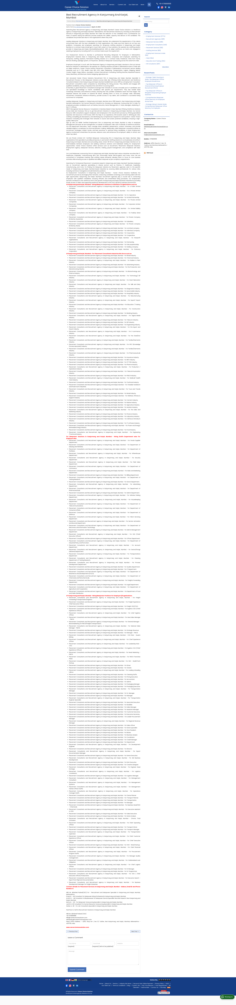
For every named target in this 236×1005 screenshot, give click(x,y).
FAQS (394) (150, 58)
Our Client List (133, 5)
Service (111, 5)
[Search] (149, 4)
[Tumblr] (165, 7)
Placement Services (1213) (154, 48)
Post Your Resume (147, 985)
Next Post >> (135, 931)
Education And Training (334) (155, 61)
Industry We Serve (125, 983)
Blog (73, 21)
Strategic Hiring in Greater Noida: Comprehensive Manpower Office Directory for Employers (156, 106)
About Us (103, 5)
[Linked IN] (169, 7)
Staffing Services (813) (153, 50)
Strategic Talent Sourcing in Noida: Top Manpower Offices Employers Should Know (154, 79)
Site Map (163, 987)
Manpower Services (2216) (154, 42)
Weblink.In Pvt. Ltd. (87, 993)
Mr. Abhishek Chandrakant (82, 27)
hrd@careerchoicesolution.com (154, 135)
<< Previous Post (72, 931)
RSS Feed (150, 153)
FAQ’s (167, 983)
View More (165, 67)
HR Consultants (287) (153, 64)
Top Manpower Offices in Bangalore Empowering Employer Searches (155, 93)
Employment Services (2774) (155, 36)
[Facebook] (158, 7)
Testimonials (145, 987)
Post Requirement (161, 985)
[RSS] (168, 987)
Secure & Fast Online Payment (143, 983)
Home (96, 5)
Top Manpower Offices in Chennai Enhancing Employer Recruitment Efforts (154, 86)
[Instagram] (162, 7)
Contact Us (154, 987)
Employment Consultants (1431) (156, 45)
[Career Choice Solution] (76, 5)
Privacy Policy (159, 983)
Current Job (122, 5)
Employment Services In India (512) (155, 54)
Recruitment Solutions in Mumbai (86, 21)
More (142, 5)
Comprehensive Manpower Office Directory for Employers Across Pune (155, 99)
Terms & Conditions (119, 985)
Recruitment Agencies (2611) (155, 39)
